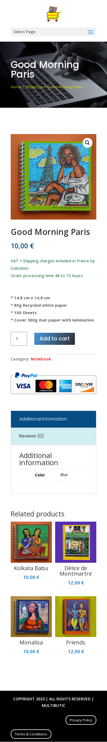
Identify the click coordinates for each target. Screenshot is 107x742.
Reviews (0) (31, 436)
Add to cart (55, 338)
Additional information (43, 419)
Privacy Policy (81, 720)
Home (16, 87)
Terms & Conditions (31, 734)
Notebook (34, 87)
